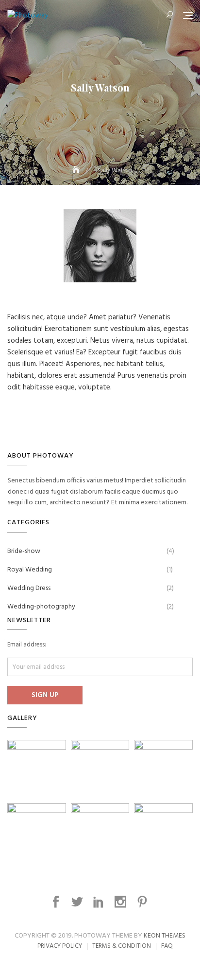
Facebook (57, 902)
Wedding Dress (28, 588)
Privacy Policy (59, 946)
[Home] (77, 170)
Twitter (78, 902)
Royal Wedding (29, 569)
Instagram (122, 902)
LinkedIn (100, 902)
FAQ (167, 946)
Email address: (26, 645)
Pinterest (143, 902)
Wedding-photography (41, 606)
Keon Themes (164, 935)
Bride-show (23, 551)
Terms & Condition (121, 946)
